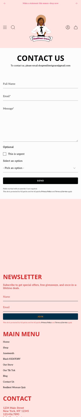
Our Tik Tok (9, 370)
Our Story (8, 364)
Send (40, 180)
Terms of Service (61, 192)
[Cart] (76, 27)
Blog (5, 376)
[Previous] (4, 3)
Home (6, 342)
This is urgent (16, 154)
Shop (5, 347)
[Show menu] (5, 27)
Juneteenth (8, 353)
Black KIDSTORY (12, 359)
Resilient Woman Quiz (14, 387)
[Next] (76, 3)
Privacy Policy (46, 192)
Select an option (13, 160)
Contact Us (8, 381)
